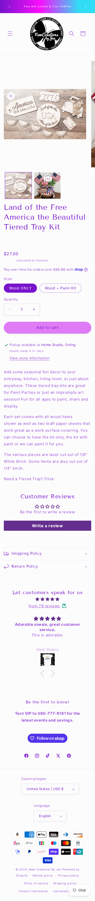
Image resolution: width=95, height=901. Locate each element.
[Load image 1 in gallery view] (18, 185)
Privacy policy (68, 875)
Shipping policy (65, 883)
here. (60, 478)
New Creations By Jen (45, 869)
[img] (47, 599)
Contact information (33, 891)
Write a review (47, 525)
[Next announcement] (85, 6)
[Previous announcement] (9, 6)
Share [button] (14, 241)
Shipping (9, 260)
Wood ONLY (20, 288)
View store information (29, 358)
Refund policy (43, 875)
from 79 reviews (44, 606)
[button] (10, 33)
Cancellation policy (67, 891)
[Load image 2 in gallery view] (47, 185)
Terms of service (36, 883)
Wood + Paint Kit (60, 288)
